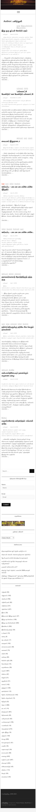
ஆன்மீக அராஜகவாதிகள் (6, 49)
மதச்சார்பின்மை (11, 336)
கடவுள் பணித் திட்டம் (14, 54)
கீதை (11, 289)
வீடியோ (4, 770)
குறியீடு (21, 50)
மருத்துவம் (9, 338)
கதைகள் (30, 138)
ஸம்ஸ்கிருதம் (11, 43)
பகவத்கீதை (13, 288)
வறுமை (15, 338)
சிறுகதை (27, 147)
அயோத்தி (15, 149)
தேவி (10, 384)
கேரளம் (27, 288)
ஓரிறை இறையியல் (10, 41)
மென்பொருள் (16, 50)
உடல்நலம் (4, 633)
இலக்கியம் (4, 417)
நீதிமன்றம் (11, 102)
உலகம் (20, 430)
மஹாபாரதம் (5, 749)
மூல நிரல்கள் (11, 52)
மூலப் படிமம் (23, 52)
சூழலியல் (4, 681)
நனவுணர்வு (21, 37)
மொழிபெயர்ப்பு (5, 384)
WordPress (28, 803)
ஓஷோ (13, 201)
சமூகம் (25, 138)
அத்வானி (18, 288)
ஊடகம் (17, 201)
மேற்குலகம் (32, 199)
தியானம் (32, 384)
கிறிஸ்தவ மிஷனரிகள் (8, 196)
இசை (3, 613)
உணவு (3, 636)
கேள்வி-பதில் (16, 229)
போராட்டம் (9, 240)
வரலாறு (18, 25)
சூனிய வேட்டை (20, 244)
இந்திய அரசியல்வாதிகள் (14, 100)
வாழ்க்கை (16, 147)
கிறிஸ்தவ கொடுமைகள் (25, 201)
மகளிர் (4, 746)
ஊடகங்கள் (5, 640)
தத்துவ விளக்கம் (7, 37)
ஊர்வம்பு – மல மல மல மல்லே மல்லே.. (18, 232)
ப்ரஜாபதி (28, 43)
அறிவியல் (5, 606)
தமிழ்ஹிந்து (5, 803)
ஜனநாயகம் (19, 104)
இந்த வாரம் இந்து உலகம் (9, 616)
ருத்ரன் (10, 45)
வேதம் (3, 773)
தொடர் (4, 705)
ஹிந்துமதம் (11, 386)
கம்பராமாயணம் (6, 647)
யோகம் (31, 386)
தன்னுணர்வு (16, 39)
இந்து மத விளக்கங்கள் (26, 25)
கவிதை (4, 657)
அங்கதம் (15, 199)
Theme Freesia (20, 803)
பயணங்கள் (5, 725)
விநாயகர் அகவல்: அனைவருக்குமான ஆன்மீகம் (16, 554)
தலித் (23, 147)
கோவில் (27, 149)
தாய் (25, 384)
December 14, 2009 (15, 97)
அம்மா (13, 384)
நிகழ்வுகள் (5, 712)
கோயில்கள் (5, 664)
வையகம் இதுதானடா (11, 141)
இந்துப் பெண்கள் (19, 386)
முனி (9, 197)
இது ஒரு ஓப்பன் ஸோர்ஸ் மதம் (14, 31)
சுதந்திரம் (15, 242)
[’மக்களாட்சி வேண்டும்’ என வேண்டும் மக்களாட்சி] (8, 88)
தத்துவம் (15, 45)
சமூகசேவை (5, 667)
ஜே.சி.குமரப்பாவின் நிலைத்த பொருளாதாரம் (15, 558)
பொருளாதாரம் (6, 742)
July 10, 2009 (13, 235)
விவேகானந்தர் (16, 289)
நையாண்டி (16, 196)
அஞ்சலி (4, 592)
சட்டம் (29, 104)
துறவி (19, 149)
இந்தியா (5, 336)
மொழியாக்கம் (10, 432)
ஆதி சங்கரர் (28, 289)
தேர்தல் (4, 701)
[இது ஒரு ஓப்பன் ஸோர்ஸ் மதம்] (8, 26)
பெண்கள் (21, 384)
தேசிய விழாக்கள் (7, 698)
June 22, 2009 (14, 379)
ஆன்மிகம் (11, 273)
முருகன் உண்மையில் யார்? (9, 567)
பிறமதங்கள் (17, 183)
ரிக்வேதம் (17, 43)
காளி (28, 384)
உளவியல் (21, 41)
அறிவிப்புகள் (5, 602)
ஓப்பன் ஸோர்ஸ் (9, 39)
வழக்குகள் (25, 104)
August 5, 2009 (14, 145)
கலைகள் (4, 650)
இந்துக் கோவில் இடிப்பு (8, 147)
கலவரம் (6, 149)
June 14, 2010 (14, 34)
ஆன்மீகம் (27, 37)
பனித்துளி (5, 34)
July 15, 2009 (13, 193)
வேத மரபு (13, 46)
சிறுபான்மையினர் (12, 104)
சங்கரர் (23, 288)
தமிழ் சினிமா (23, 336)
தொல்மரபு (6, 45)
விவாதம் (24, 199)
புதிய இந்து (11, 369)
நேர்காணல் (5, 715)
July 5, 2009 (13, 333)
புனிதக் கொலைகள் (9, 246)
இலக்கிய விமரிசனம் (8, 430)
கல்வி (3, 654)
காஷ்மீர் (6, 104)
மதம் (11, 50)
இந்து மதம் (17, 52)
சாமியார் (10, 149)
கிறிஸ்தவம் (13, 197)
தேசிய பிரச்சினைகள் (8, 695)
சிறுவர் (4, 678)
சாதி (20, 147)
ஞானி (19, 199)
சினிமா (4, 674)
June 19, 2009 (14, 427)
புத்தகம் (4, 736)
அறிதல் (17, 41)
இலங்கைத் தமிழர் (7, 630)
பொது (3, 183)
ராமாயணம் (5, 753)
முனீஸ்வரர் (19, 197)
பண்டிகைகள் (17, 273)
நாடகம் (4, 708)
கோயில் (23, 149)
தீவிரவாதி (5, 100)
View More (6, 80)
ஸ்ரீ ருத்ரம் (18, 46)
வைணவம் (5, 777)
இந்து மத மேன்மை (21, 27)
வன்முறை (23, 100)
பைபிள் (32, 338)
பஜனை (17, 384)
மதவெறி (28, 338)
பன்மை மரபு (22, 43)
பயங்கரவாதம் (20, 88)
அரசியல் (26, 88)
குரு (30, 288)
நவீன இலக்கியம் (29, 435)
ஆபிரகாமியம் (15, 37)
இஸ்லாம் (19, 433)
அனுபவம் (4, 595)
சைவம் (4, 684)
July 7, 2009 (13, 283)
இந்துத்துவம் (7, 46)
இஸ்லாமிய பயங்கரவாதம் (13, 435)
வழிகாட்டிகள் (20, 138)
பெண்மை (6, 386)
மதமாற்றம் (9, 201)
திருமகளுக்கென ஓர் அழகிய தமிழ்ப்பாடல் (14, 551)
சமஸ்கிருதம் (23, 39)
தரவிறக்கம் (5, 691)
